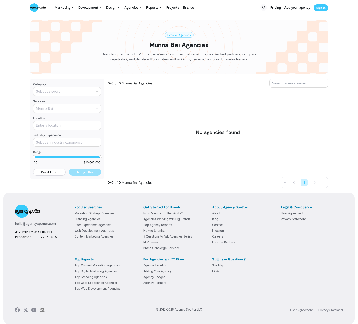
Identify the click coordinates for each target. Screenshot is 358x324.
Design (111, 7)
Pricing (275, 7)
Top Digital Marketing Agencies (96, 271)
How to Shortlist (154, 230)
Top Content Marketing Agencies (97, 265)
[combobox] (67, 91)
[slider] (33, 156)
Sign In (321, 8)
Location (39, 118)
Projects (172, 7)
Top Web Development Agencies (97, 288)
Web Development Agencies (94, 230)
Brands (188, 7)
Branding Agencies (87, 219)
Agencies (131, 7)
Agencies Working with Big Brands (166, 219)
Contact (217, 225)
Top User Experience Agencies (96, 282)
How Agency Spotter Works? (163, 213)
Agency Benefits (154, 265)
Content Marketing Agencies (94, 236)
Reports (152, 7)
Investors (218, 230)
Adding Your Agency (157, 271)
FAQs (215, 271)
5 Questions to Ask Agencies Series (167, 236)
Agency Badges (154, 277)
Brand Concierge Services (161, 248)
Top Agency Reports (157, 225)
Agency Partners (154, 282)
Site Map (218, 265)
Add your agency (297, 7)
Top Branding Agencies (91, 277)
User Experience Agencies (93, 225)
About (216, 213)
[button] (294, 182)
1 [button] (304, 182)
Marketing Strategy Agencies (94, 213)
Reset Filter (49, 172)
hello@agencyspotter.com (35, 224)
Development (88, 7)
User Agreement (292, 213)
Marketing (62, 7)
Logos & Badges (223, 242)
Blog (215, 219)
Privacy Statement (293, 219)
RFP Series (150, 242)
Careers (217, 236)
